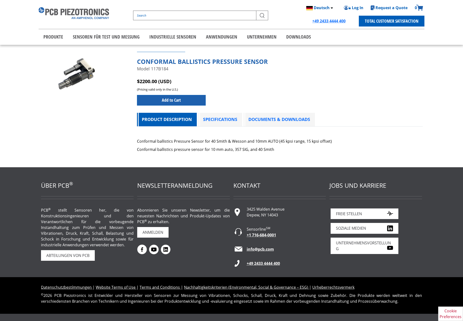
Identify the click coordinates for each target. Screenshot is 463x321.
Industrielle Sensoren (172, 36)
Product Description (167, 119)
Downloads (298, 36)
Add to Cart (171, 100)
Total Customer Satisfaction (391, 21)
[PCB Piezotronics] (74, 13)
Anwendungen (221, 36)
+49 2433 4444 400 (329, 21)
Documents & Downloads (279, 119)
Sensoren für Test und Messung (106, 36)
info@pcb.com (260, 249)
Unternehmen (262, 36)
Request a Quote (391, 7)
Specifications (220, 119)
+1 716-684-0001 (261, 235)
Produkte (53, 36)
